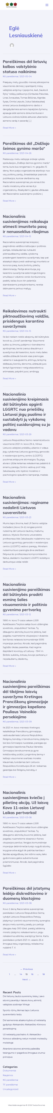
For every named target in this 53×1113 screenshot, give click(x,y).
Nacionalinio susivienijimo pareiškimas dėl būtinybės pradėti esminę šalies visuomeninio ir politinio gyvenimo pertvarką (26, 597)
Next (26, 979)
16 (32, 974)
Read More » (9, 128)
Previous (26, 969)
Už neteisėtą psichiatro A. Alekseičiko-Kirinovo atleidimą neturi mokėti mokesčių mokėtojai (25, 1038)
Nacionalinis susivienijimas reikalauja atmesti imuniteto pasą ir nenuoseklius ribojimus (26, 224)
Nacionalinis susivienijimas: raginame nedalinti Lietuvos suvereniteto (25, 505)
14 (21, 974)
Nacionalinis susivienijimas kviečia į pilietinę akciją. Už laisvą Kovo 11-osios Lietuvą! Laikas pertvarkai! (25, 802)
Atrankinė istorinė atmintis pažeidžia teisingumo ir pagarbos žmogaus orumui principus (24, 1052)
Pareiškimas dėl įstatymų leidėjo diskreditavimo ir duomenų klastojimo (26, 893)
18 (43, 974)
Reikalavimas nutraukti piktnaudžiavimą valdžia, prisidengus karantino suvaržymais (26, 319)
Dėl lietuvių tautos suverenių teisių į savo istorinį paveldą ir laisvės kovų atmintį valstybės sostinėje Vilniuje (23, 1000)
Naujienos (8, 1075)
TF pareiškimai (10, 1084)
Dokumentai (9, 1070)
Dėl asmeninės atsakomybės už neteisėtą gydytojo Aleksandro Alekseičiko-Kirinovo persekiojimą (24, 1024)
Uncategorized (10, 1089)
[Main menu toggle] (47, 5)
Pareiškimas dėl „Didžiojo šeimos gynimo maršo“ (26, 146)
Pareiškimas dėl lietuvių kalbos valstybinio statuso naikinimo (25, 66)
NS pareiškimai (10, 76)
